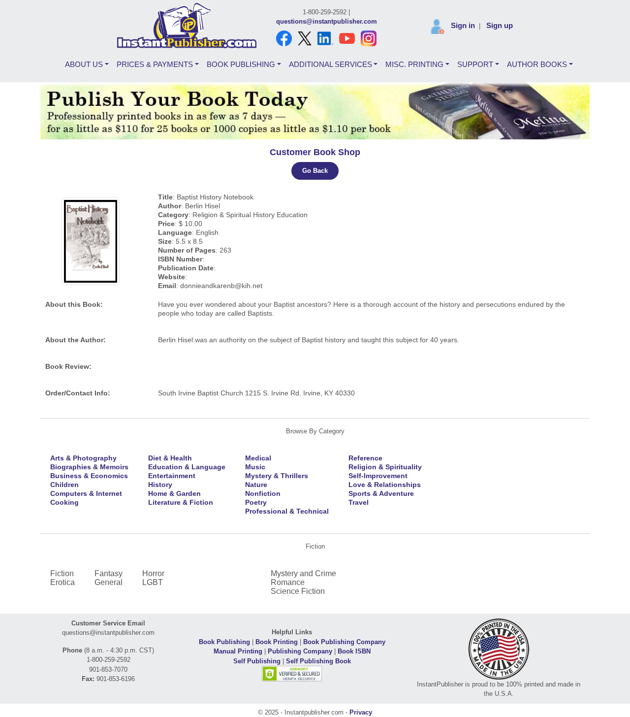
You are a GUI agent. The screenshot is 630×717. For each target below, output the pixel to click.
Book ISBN (354, 651)
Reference (365, 458)
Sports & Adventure (381, 493)
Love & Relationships (384, 485)
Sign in (463, 25)
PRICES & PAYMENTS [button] (155, 64)
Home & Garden (174, 493)
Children (64, 485)
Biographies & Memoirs (89, 467)
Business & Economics (89, 476)
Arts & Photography (83, 458)
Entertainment (171, 476)
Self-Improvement (378, 476)
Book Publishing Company (344, 642)
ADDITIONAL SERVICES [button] (330, 64)
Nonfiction (263, 493)
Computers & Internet (86, 493)
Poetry (256, 502)
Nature (256, 485)
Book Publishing (224, 642)
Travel (358, 502)
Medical (258, 458)
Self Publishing (257, 661)
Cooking (64, 502)
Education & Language (186, 467)
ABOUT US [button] (84, 64)
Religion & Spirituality (385, 467)
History (160, 485)
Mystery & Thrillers (276, 476)
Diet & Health (170, 458)
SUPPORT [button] (475, 64)
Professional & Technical (287, 511)
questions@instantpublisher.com (326, 21)
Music (255, 467)
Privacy (360, 712)
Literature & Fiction (180, 502)
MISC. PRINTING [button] (414, 64)
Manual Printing (238, 651)
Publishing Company (300, 651)
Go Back (315, 170)
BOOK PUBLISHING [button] (241, 64)
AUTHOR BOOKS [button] (537, 64)
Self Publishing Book (318, 661)
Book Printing (276, 642)
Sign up (499, 25)
